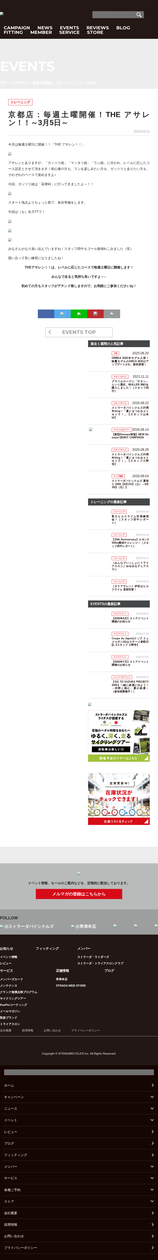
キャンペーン (14, 1097)
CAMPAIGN (17, 28)
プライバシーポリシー (85, 1030)
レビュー (6, 963)
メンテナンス (8, 985)
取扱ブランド (8, 1017)
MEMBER (41, 32)
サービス (10, 1178)
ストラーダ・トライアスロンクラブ (100, 963)
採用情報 (27, 1030)
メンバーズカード (11, 979)
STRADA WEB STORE (71, 985)
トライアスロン (10, 1024)
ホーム (9, 1085)
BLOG (123, 28)
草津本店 (61, 979)
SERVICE (69, 32)
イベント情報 (8, 957)
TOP (3, 83)
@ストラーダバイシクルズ (29, 926)
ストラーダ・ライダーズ (93, 957)
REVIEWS (97, 28)
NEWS (44, 28)
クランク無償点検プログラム (18, 992)
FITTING (13, 32)
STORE (95, 32)
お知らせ (6, 948)
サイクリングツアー (13, 998)
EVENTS (69, 28)
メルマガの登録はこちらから (79, 893)
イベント (10, 1120)
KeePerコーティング (13, 1004)
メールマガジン (10, 1011)
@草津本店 (86, 926)
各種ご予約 (12, 1190)
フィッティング (47, 948)
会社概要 (6, 1030)
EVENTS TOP (79, 332)
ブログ (109, 970)
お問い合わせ (52, 1030)
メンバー (10, 1167)
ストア (9, 1201)
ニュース (10, 1109)
